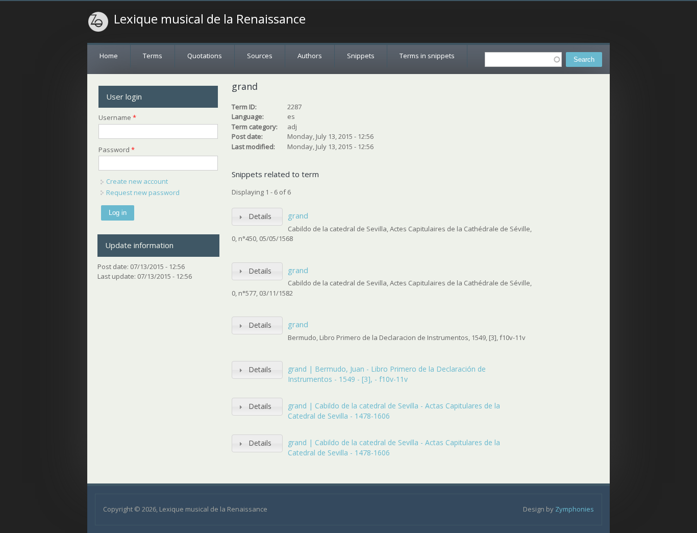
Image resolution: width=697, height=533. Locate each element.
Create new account (137, 181)
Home (108, 55)
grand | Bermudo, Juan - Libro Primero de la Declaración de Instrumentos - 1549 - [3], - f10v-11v (387, 374)
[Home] (98, 22)
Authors (309, 55)
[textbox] (523, 59)
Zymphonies (574, 509)
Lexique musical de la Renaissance (210, 19)
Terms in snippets (427, 55)
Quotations (204, 55)
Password (116, 149)
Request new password (143, 192)
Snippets (361, 55)
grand (298, 215)
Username (117, 117)
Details (259, 216)
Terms (152, 55)
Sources (259, 55)
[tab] (257, 217)
